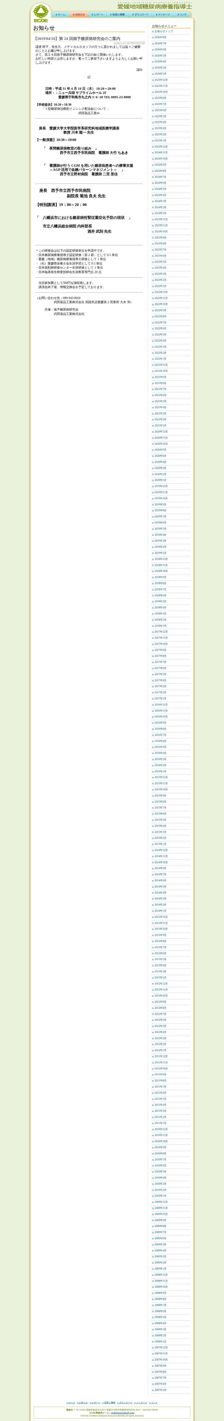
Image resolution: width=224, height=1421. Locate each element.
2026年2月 (160, 67)
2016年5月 (160, 747)
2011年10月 (161, 1068)
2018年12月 (161, 559)
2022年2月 (160, 353)
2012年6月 (160, 1020)
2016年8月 (160, 729)
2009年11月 (161, 1208)
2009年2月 (160, 1262)
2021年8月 (160, 383)
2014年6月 (160, 880)
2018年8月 (160, 583)
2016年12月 (161, 704)
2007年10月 (161, 1359)
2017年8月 (160, 656)
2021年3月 (160, 413)
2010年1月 (160, 1195)
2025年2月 (160, 134)
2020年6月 (160, 456)
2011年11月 (161, 1062)
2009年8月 (160, 1226)
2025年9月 (160, 98)
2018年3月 (160, 613)
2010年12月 (161, 1129)
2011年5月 (160, 1099)
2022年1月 (160, 358)
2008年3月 (160, 1329)
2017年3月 (160, 686)
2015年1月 (160, 844)
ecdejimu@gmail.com (122, 1413)
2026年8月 (160, 37)
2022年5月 (160, 334)
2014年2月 (160, 904)
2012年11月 (161, 989)
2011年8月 (160, 1080)
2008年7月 (160, 1305)
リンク (181, 14)
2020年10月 (161, 444)
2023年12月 (161, 219)
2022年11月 (161, 298)
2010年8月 (160, 1153)
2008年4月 (160, 1323)
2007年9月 (160, 1365)
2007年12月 (161, 1347)
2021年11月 (161, 365)
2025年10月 (161, 92)
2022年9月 (160, 310)
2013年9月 (160, 935)
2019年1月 (160, 553)
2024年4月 (160, 195)
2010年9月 (160, 1147)
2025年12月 (161, 80)
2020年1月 (160, 480)
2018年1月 (160, 626)
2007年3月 (160, 1390)
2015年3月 (160, 832)
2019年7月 (160, 516)
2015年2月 (160, 838)
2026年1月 (160, 73)
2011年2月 (160, 1117)
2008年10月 (161, 1286)
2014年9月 (160, 868)
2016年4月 (160, 753)
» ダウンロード (124, 1402)
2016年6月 (160, 741)
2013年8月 (160, 941)
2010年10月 (161, 1141)
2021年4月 (160, 407)
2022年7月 (160, 322)
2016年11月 (161, 710)
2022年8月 (160, 316)
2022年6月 (160, 328)
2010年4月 (160, 1177)
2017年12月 (161, 631)
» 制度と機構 (108, 1402)
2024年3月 (160, 201)
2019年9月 (160, 504)
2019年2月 (160, 547)
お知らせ (79, 14)
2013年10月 (161, 929)
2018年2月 (160, 619)
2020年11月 (161, 437)
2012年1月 (160, 1050)
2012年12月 (161, 983)
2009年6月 (160, 1238)
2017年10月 (161, 644)
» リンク (153, 1402)
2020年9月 (160, 449)
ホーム (61, 14)
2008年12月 (161, 1274)
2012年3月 (160, 1038)
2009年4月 (160, 1250)
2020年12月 (161, 431)
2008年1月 (160, 1341)
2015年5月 (160, 820)
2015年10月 (161, 789)
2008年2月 (160, 1335)
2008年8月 (160, 1299)
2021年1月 (160, 425)
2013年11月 (161, 923)
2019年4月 (160, 535)
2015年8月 (160, 801)
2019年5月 (160, 528)
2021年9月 (160, 377)
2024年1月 (160, 213)
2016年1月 (160, 771)
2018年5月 (160, 601)
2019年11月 (161, 492)
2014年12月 (161, 850)
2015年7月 (160, 807)
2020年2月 (160, 474)
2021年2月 (160, 419)
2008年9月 (160, 1293)
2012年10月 (161, 995)
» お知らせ (82, 1402)
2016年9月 (160, 722)
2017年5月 (160, 674)
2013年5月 (160, 959)
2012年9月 (160, 1002)
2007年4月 (160, 1384)
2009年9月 (160, 1220)
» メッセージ (140, 1402)
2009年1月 (160, 1268)
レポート (97, 14)
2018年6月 (160, 595)
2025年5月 (160, 116)
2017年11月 (161, 638)
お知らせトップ (164, 31)
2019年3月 (160, 540)
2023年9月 (160, 237)
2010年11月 (161, 1135)
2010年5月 (160, 1171)
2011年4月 (160, 1105)
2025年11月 (161, 86)
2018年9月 (160, 577)
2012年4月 (160, 1032)
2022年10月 (161, 304)
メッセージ (162, 14)
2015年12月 (161, 777)
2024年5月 (160, 189)
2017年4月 (160, 680)
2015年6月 (160, 813)
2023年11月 (161, 225)
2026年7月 (160, 43)
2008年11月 (161, 1281)
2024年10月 (161, 158)
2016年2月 (160, 765)
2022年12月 (161, 292)
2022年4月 (160, 340)
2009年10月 (161, 1214)
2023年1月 (160, 286)
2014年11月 (161, 856)
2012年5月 (160, 1026)
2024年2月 (160, 207)
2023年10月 (161, 231)
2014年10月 (161, 862)
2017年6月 (160, 668)
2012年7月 (160, 1014)
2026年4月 (160, 61)
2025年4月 (160, 122)
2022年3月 (160, 346)
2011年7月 (160, 1086)
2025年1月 (160, 140)
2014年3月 (160, 898)
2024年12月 (161, 146)
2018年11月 (161, 565)
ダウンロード (140, 14)
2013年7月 (160, 947)
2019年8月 (160, 510)
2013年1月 (160, 977)
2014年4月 (160, 892)
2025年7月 (160, 104)
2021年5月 (160, 401)
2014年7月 (160, 874)
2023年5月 (160, 262)
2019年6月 (160, 522)
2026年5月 (160, 55)
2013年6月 (160, 953)
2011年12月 (161, 1056)
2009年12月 (161, 1202)
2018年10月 (161, 571)
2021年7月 (160, 389)
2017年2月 (160, 692)
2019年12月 (161, 486)
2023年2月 (160, 280)
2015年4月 (160, 826)
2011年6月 (160, 1092)
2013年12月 (161, 917)
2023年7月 (160, 249)
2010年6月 (160, 1165)
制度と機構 (117, 14)
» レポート (95, 1402)
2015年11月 (161, 783)
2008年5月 (160, 1317)
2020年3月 (160, 468)
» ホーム (70, 1402)
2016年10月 (161, 716)
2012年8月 (160, 1008)
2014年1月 (160, 911)
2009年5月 (160, 1244)
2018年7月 (160, 589)
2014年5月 (160, 886)
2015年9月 (160, 795)
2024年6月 (160, 183)
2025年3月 (160, 128)
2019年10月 (161, 498)
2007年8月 (160, 1372)
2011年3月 (160, 1111)
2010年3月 (160, 1183)
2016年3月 (160, 759)
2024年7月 (160, 177)
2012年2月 (160, 1044)
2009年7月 (160, 1232)
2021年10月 (161, 371)
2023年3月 (160, 274)
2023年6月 (160, 255)
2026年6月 (160, 49)
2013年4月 (160, 965)
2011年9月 (160, 1074)
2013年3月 (160, 971)
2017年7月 (160, 662)
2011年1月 (160, 1123)
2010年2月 (160, 1190)
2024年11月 (161, 152)
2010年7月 (160, 1159)
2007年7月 (160, 1377)
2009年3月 (160, 1256)
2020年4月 (160, 462)
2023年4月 (160, 267)
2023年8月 (160, 243)
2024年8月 (160, 171)
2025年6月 (160, 110)
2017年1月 (160, 698)
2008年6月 (160, 1311)
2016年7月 (160, 735)
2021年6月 (160, 395)
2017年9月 (160, 650)
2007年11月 (161, 1353)
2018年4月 (160, 607)
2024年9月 (160, 164)
